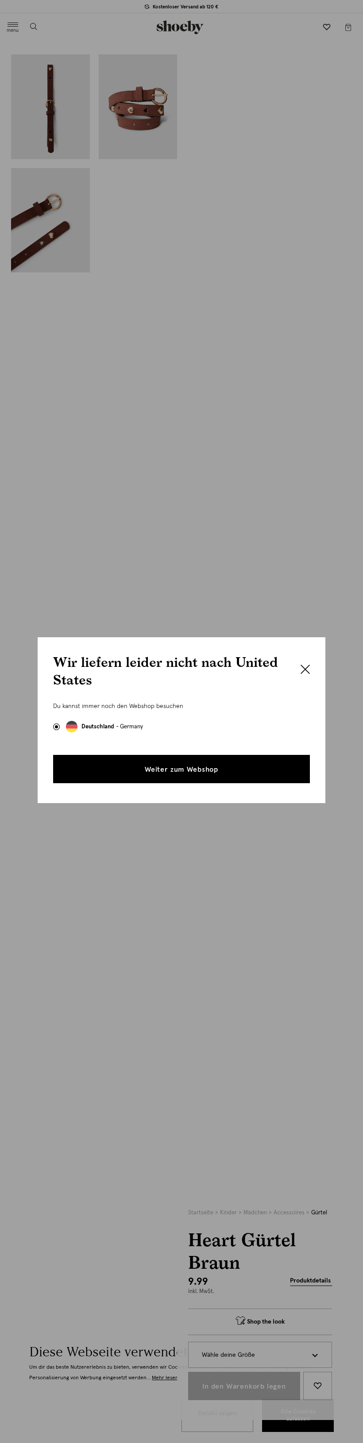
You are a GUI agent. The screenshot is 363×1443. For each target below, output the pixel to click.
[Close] (305, 670)
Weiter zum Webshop (181, 769)
